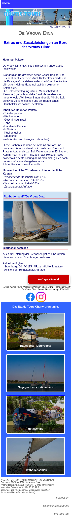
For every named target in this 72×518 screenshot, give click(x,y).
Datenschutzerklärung (56, 505)
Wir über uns (61, 513)
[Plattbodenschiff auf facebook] (30, 297)
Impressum (62, 497)
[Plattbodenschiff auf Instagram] (41, 297)
